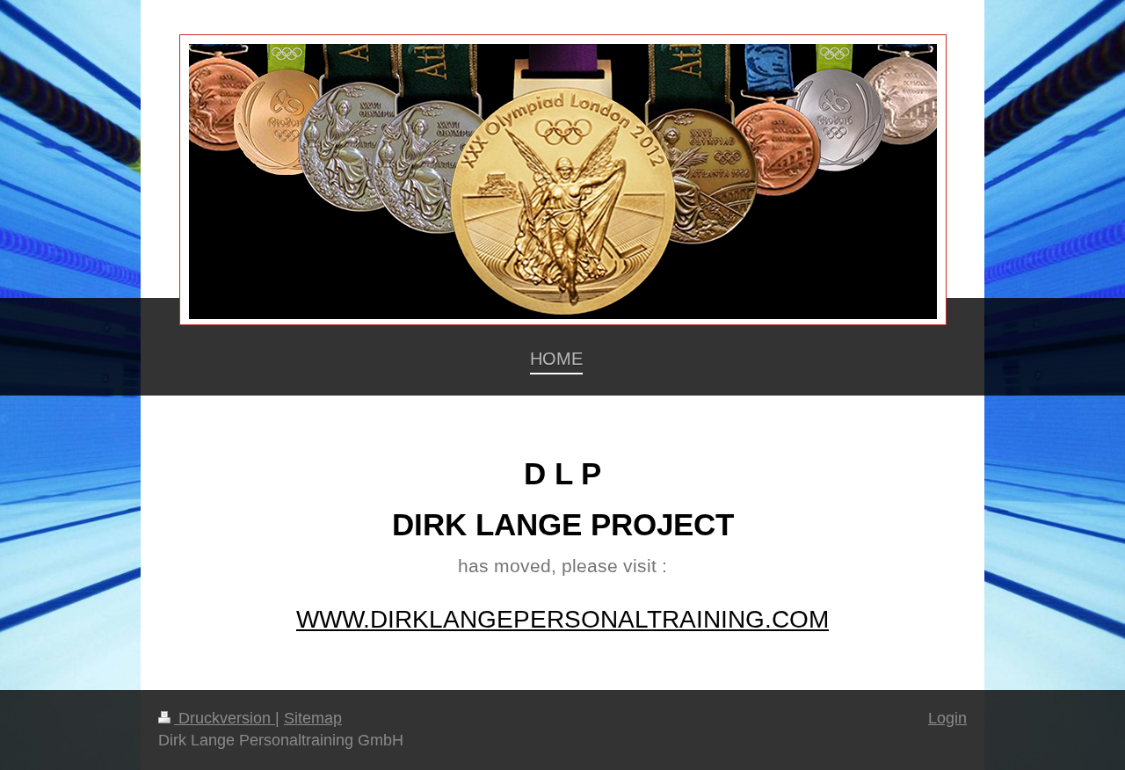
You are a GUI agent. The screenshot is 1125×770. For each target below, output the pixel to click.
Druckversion (224, 718)
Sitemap (313, 718)
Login (947, 718)
